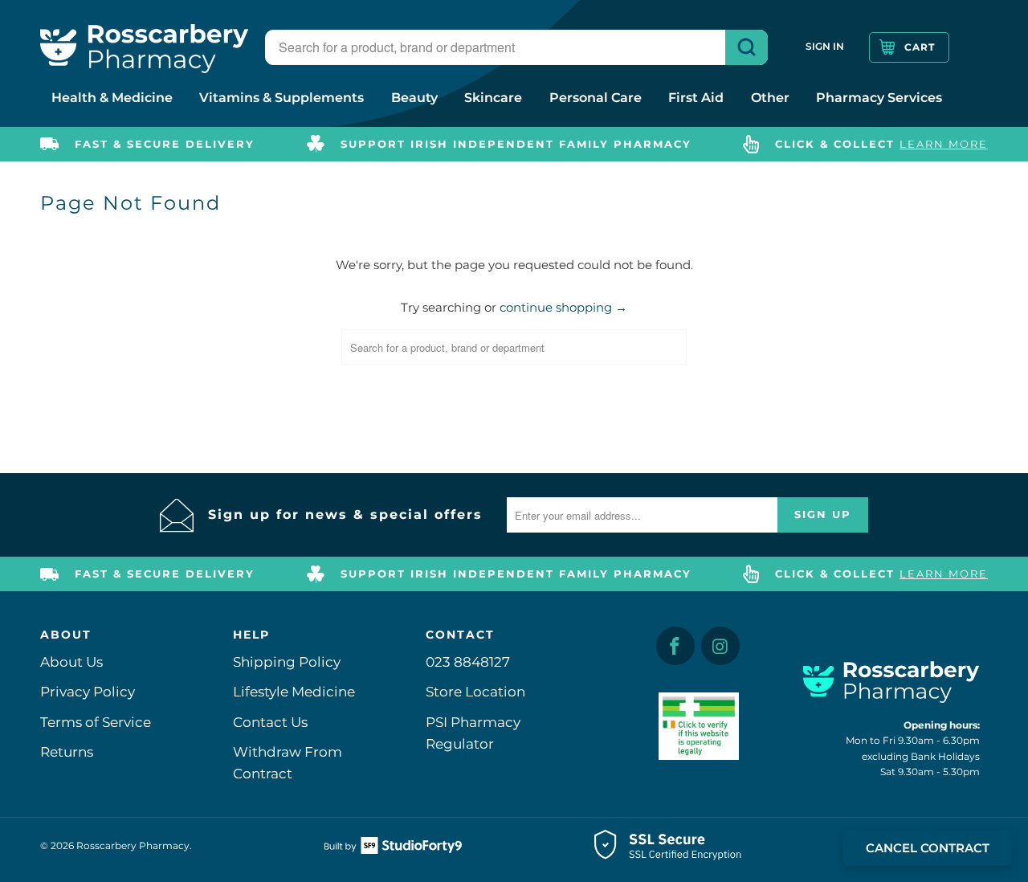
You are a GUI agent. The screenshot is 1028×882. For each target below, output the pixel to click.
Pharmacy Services (879, 97)
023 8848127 (468, 662)
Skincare (493, 97)
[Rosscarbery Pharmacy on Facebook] (675, 646)
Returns (66, 752)
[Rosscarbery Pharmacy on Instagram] (720, 646)
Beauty (414, 97)
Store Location (475, 692)
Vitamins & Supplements (281, 97)
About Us (71, 662)
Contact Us (270, 722)
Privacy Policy (87, 692)
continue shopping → (563, 307)
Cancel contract (927, 847)
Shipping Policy (287, 662)
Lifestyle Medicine (294, 692)
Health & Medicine (112, 97)
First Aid (696, 97)
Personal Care (595, 97)
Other (770, 97)
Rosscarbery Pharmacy (133, 845)
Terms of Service (95, 722)
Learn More (944, 143)
